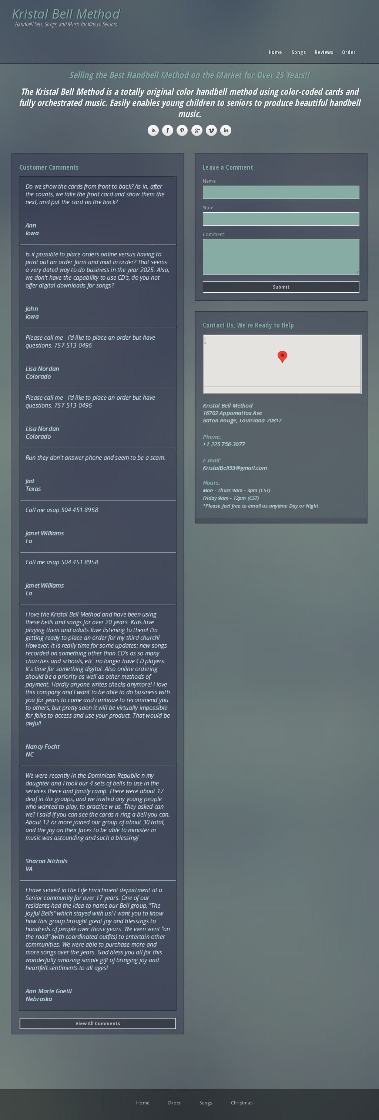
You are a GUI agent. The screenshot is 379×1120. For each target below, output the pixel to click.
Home (275, 53)
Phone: (212, 436)
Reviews (320, 53)
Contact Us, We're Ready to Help (248, 324)
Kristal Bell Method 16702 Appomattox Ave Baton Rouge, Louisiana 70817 (242, 413)
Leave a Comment (228, 167)
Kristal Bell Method (66, 13)
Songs (297, 53)
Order (348, 53)
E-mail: (212, 460)
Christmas (237, 1103)
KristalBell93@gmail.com (235, 467)
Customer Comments (49, 167)
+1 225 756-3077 (224, 444)
